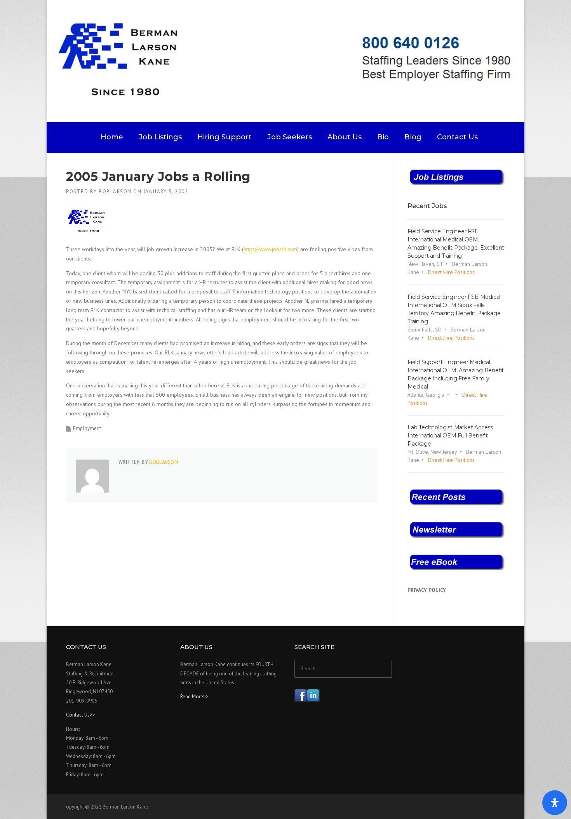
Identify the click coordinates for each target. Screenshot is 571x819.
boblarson (115, 191)
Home (112, 137)
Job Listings (160, 137)
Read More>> (194, 696)
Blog (412, 137)
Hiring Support (224, 137)
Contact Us (457, 137)
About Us (344, 137)
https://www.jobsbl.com (270, 249)
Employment (87, 428)
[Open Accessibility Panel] (554, 802)
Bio (383, 137)
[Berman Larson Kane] (288, 60)
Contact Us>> (80, 714)
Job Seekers (289, 137)
